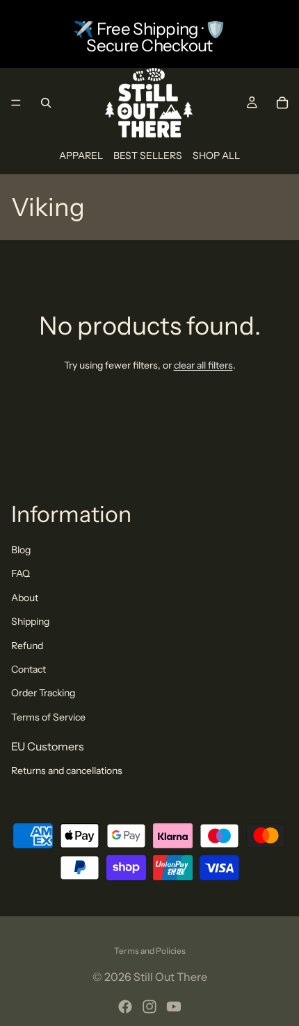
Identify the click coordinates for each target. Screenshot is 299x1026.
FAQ (20, 573)
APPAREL (81, 155)
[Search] (46, 102)
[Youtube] (173, 1006)
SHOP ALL (216, 155)
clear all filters (203, 365)
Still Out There (170, 977)
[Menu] (16, 103)
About (24, 597)
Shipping (30, 621)
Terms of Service (48, 717)
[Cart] (282, 102)
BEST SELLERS (147, 155)
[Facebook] (125, 1006)
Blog (21, 550)
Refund (27, 645)
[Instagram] (149, 1006)
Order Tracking (43, 693)
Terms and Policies (150, 950)
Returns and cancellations (66, 770)
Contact (28, 669)
